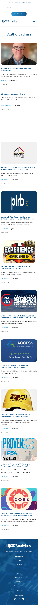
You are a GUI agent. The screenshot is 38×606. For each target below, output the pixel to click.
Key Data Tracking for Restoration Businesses (16, 69)
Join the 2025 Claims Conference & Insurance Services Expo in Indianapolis (17, 218)
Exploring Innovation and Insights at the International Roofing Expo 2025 (18, 168)
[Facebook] (15, 599)
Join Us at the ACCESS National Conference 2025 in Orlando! (14, 366)
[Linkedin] (22, 599)
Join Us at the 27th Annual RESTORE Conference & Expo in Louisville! (16, 416)
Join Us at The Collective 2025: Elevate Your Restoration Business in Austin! (17, 515)
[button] (34, 21)
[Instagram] (19, 599)
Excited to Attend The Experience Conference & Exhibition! (15, 267)
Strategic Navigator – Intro (13, 94)
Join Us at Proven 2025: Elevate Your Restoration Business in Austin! (17, 465)
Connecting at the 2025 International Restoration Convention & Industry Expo (18, 317)
